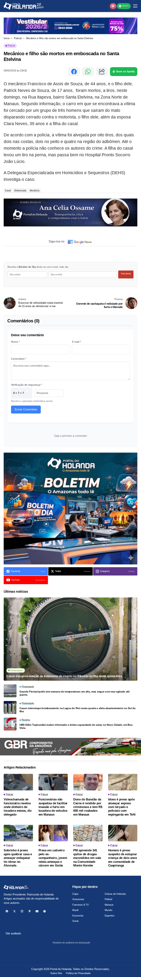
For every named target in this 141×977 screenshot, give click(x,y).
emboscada (20, 190)
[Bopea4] (24, 6)
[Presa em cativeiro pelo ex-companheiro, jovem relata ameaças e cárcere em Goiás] (53, 833)
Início (7, 38)
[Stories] (113, 6)
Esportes (109, 915)
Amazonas (78, 899)
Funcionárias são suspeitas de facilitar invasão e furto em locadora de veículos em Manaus (53, 807)
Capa (75, 893)
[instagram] (22, 911)
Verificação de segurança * (26, 384)
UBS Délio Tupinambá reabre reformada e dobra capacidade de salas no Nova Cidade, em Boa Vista (76, 726)
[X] (14, 911)
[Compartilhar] (102, 71)
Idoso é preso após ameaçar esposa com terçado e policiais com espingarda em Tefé (121, 807)
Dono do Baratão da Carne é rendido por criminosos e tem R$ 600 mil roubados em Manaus (87, 807)
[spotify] (44, 911)
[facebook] (7, 911)
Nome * (15, 341)
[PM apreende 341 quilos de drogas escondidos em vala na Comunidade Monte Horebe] (88, 833)
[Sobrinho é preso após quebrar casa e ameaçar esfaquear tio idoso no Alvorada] (18, 833)
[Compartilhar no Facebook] (74, 71)
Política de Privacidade (78, 973)
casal (8, 190)
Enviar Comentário (26, 409)
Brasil (75, 910)
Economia (77, 915)
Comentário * (18, 358)
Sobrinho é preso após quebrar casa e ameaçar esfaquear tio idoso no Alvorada (18, 858)
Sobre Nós (56, 973)
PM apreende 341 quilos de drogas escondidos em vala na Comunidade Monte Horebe (87, 858)
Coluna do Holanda (115, 893)
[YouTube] (37, 911)
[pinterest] (29, 911)
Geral (75, 920)
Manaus (109, 904)
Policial (18, 38)
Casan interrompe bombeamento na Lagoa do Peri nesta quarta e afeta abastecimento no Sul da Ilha (77, 710)
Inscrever (126, 273)
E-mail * (76, 341)
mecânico (34, 190)
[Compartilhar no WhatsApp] (88, 71)
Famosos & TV (80, 904)
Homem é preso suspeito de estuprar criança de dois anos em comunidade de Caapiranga (122, 858)
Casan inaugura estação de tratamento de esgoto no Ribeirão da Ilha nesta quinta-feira (64, 676)
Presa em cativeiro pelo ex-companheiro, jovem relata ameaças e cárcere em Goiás (53, 858)
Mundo (108, 910)
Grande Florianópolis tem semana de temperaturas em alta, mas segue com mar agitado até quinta (74, 693)
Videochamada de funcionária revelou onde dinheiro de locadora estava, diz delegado (18, 807)
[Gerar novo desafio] (27, 393)
